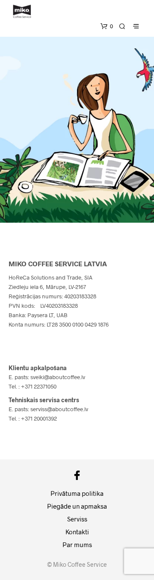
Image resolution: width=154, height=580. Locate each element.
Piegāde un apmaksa (77, 506)
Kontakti (77, 532)
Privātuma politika (77, 493)
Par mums (77, 544)
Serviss (77, 519)
